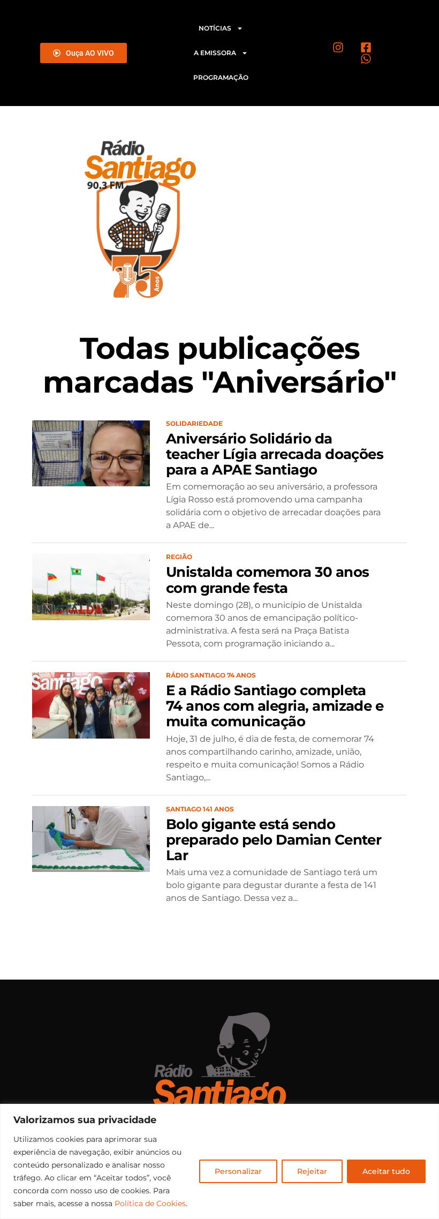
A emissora (215, 53)
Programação (220, 77)
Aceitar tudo (386, 1171)
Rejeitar (312, 1171)
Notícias (215, 28)
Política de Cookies (150, 1203)
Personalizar (238, 1171)
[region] (219, 1161)
